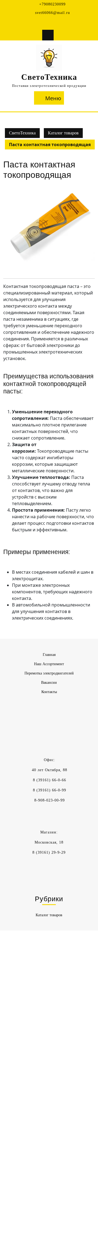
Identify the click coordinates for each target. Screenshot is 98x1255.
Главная (49, 655)
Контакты (49, 692)
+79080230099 (52, 4)
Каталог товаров (63, 133)
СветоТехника (49, 76)
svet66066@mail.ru (52, 13)
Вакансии (49, 682)
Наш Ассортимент (49, 664)
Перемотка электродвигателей (49, 673)
